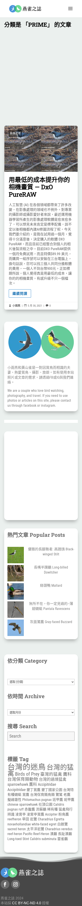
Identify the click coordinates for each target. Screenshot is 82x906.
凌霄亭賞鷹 (35, 814)
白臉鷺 (62, 824)
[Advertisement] (41, 78)
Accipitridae (16, 789)
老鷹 (66, 795)
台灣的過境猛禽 (52, 779)
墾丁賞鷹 (33, 790)
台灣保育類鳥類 (42, 795)
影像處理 (15, 133)
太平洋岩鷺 (35, 829)
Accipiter (51, 814)
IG (58, 377)
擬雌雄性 (14, 800)
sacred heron (16, 829)
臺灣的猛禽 (51, 774)
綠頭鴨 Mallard (51, 585)
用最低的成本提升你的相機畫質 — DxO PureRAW (41, 217)
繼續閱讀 (19, 293)
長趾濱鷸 (65, 834)
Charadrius (45, 819)
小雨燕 (16, 305)
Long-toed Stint (18, 839)
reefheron (14, 819)
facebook (29, 405)
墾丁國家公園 (51, 790)
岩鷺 (33, 819)
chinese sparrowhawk (22, 804)
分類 (41, 676)
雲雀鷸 (62, 839)
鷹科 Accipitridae (42, 784)
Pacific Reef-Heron (36, 834)
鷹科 (67, 774)
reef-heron (14, 834)
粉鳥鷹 (63, 814)
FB (51, 377)
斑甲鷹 (69, 800)
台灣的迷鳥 (26, 767)
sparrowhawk (17, 784)
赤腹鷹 (29, 809)
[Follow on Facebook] (5, 884)
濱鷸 (53, 834)
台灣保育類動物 (22, 779)
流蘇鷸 (41, 809)
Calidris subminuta (43, 839)
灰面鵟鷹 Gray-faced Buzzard (51, 622)
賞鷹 (25, 795)
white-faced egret (44, 824)
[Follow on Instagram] (15, 884)
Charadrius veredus (58, 829)
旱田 (25, 819)
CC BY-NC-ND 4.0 (26, 903)
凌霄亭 (20, 814)
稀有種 (52, 809)
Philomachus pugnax (37, 800)
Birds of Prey (27, 774)
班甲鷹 (57, 800)
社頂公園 (45, 804)
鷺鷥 (59, 795)
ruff (21, 809)
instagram (48, 405)
